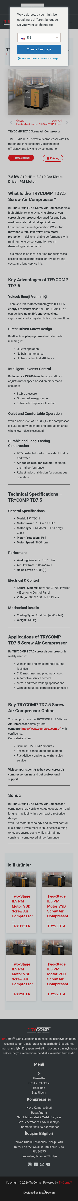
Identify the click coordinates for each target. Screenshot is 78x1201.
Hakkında (39, 1088)
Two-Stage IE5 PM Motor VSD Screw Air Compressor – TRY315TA (22, 911)
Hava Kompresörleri (39, 1107)
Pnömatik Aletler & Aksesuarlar (39, 1127)
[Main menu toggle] (70, 22)
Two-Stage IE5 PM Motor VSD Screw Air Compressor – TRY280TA (57, 911)
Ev (39, 1073)
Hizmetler (39, 1078)
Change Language (39, 49)
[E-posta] (42, 1164)
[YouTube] (48, 1164)
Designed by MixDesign (39, 1192)
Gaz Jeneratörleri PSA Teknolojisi (39, 1122)
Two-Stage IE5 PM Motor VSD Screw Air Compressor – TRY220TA (57, 979)
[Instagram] (30, 1164)
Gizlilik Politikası (39, 1083)
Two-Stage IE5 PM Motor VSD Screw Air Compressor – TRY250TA (22, 979)
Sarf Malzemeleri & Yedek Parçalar (39, 1117)
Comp (65, 1182)
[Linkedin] (36, 1164)
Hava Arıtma (39, 1112)
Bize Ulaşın (39, 1092)
